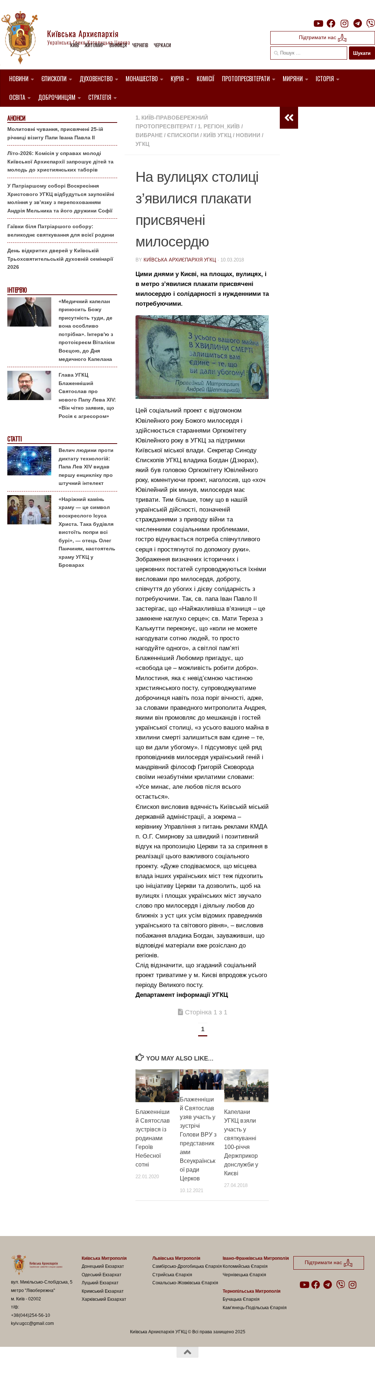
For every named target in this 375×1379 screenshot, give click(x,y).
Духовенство (96, 78)
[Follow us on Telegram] (357, 23)
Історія (325, 78)
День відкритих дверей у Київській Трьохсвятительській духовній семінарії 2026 (60, 259)
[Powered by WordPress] (38, 1364)
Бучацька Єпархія (241, 1299)
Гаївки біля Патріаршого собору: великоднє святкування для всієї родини (60, 230)
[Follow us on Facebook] (331, 23)
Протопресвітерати (246, 78)
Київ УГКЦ (217, 135)
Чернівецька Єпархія (244, 1274)
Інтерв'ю (16, 290)
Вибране (149, 135)
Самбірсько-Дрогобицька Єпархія (187, 1266)
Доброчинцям (56, 97)
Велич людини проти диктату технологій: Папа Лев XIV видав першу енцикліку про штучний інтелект (86, 466)
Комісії (206, 78)
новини (248, 135)
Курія (177, 78)
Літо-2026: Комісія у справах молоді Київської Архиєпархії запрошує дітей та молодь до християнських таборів (60, 161)
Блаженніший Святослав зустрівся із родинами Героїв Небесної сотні (152, 1138)
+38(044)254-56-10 (30, 1315)
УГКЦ (142, 144)
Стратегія (99, 97)
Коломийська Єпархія (245, 1266)
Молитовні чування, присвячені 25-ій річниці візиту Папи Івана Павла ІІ (55, 133)
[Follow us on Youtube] (317, 23)
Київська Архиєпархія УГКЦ (180, 260)
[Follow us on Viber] (370, 23)
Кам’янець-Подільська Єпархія (255, 1307)
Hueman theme (96, 1364)
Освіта (17, 97)
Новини (19, 78)
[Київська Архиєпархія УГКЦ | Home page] (71, 38)
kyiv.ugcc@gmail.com (32, 1323)
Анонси (16, 118)
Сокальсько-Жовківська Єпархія (185, 1282)
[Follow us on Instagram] (344, 23)
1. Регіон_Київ (219, 126)
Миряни (293, 78)
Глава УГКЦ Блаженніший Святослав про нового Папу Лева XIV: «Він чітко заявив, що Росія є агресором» (87, 395)
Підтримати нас (318, 37)
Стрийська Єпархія (172, 1274)
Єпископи (54, 78)
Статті (14, 439)
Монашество (142, 78)
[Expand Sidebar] (289, 118)
